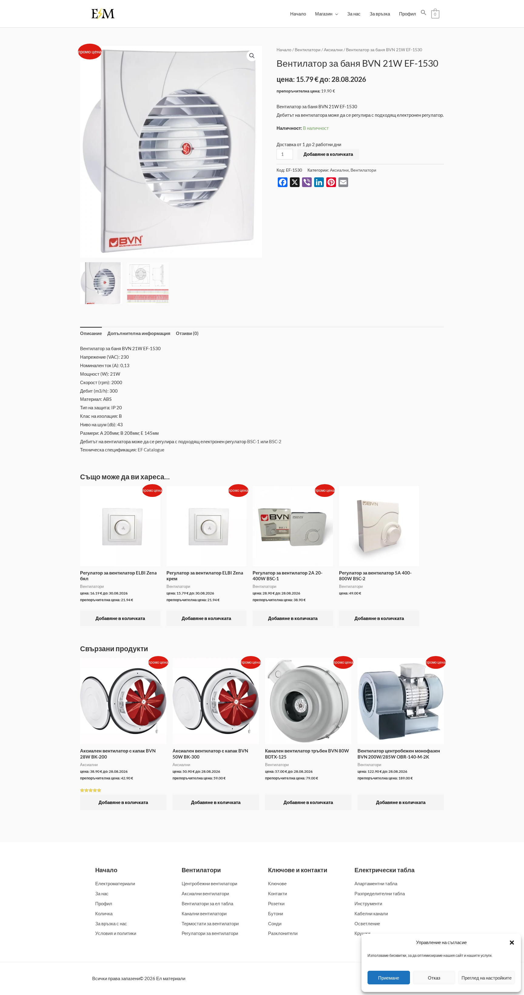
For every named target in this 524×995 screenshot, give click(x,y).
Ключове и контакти (297, 869)
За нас (354, 13)
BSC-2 (275, 441)
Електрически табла (384, 869)
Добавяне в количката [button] (120, 618)
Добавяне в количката (328, 154)
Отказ (434, 977)
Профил (407, 13)
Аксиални (333, 49)
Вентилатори (308, 49)
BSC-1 (253, 441)
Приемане (388, 977)
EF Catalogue (151, 449)
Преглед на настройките (487, 977)
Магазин (323, 13)
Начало (298, 13)
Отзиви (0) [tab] (187, 333)
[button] (512, 943)
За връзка (380, 13)
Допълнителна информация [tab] (138, 333)
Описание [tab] (91, 333)
